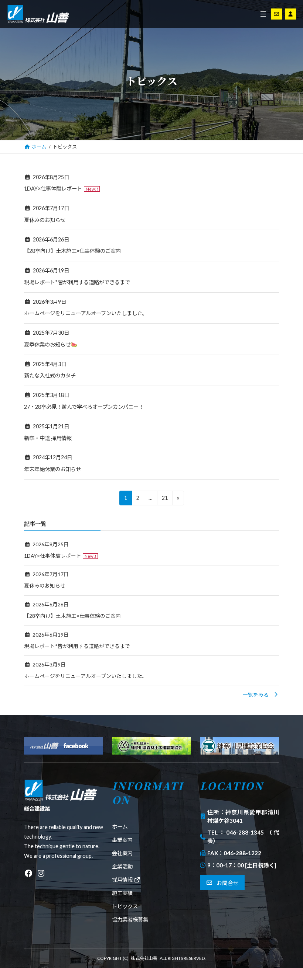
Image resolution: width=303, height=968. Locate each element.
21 (164, 499)
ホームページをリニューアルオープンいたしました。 (85, 313)
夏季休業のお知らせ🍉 (50, 344)
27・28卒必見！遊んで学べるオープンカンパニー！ (84, 407)
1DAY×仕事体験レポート (53, 188)
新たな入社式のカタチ (50, 375)
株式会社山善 (144, 958)
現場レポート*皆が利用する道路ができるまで (77, 282)
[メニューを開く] (263, 14)
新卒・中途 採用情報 (48, 438)
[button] (261, 695)
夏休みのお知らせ (44, 220)
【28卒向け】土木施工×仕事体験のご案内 (72, 251)
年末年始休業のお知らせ (52, 469)
